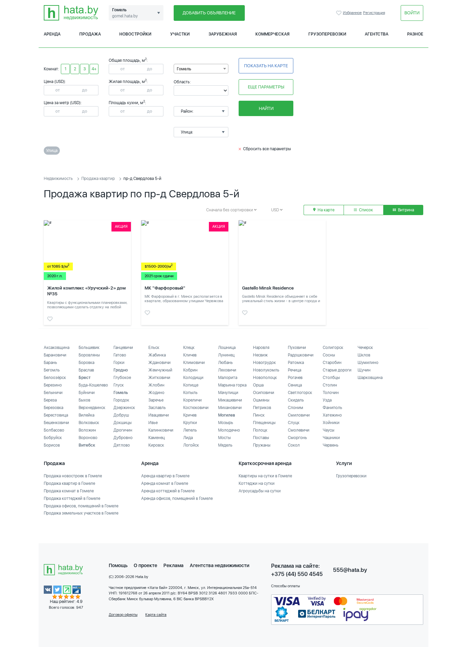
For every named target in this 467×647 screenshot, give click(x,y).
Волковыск (89, 422)
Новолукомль (266, 370)
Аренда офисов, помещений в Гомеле (177, 498)
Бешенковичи (56, 422)
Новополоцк (265, 377)
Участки (180, 34)
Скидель (296, 400)
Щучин (364, 370)
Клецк (189, 347)
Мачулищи (228, 392)
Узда (327, 400)
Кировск (156, 445)
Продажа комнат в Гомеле (69, 491)
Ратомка (296, 362)
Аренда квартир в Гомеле (165, 476)
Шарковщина (370, 377)
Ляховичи (227, 370)
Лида (188, 437)
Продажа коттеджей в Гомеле (72, 498)
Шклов (364, 355)
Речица (294, 370)
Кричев (190, 415)
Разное (415, 34)
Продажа (90, 34)
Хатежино (332, 415)
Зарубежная (223, 34)
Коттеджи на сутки (257, 483)
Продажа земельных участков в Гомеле (81, 513)
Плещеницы (264, 422)
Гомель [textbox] (184, 69)
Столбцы (331, 377)
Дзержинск (124, 407)
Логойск (191, 445)
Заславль (157, 407)
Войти (411, 12)
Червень (330, 445)
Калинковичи (160, 430)
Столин (330, 385)
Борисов (52, 445)
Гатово (120, 355)
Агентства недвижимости (219, 565)
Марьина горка (232, 385)
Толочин (331, 392)
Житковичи (159, 377)
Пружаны (261, 445)
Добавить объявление (209, 12)
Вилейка (86, 415)
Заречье (155, 400)
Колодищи (193, 377)
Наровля (261, 347)
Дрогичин (123, 430)
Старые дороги (337, 370)
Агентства (376, 34)
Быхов (84, 400)
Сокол (294, 445)
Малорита (227, 377)
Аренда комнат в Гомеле (164, 483)
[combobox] (201, 68)
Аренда (52, 34)
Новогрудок (264, 362)
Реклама (173, 565)
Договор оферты (123, 615)
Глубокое (122, 377)
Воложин (87, 430)
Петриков (262, 407)
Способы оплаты (285, 586)
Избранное (339, 13)
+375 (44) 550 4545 (297, 574)
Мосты (224, 437)
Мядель (225, 445)
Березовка (53, 407)
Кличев (190, 355)
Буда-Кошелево (93, 385)
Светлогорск (300, 392)
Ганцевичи (123, 347)
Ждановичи (159, 362)
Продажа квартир (98, 178)
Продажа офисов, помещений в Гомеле (81, 506)
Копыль (190, 392)
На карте (325, 210)
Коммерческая (272, 34)
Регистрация (374, 13)
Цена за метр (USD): (63, 102)
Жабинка (157, 355)
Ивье (153, 422)
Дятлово (122, 445)
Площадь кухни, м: (127, 102)
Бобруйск (53, 437)
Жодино (156, 392)
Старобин (332, 362)
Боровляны (89, 355)
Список (365, 210)
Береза (50, 400)
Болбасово (54, 430)
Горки (119, 362)
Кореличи (192, 400)
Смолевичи (298, 430)
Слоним (295, 407)
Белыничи (53, 392)
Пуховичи (297, 347)
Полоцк (260, 430)
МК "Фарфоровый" (165, 288)
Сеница (295, 385)
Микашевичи (230, 400)
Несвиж (260, 355)
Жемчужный (160, 370)
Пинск (259, 415)
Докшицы (123, 422)
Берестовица (56, 415)
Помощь (118, 565)
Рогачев (295, 377)
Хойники (331, 422)
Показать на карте (266, 65)
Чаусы (328, 430)
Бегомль (52, 370)
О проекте (145, 565)
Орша (258, 385)
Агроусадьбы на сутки (260, 491)
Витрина (405, 210)
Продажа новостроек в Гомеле (73, 476)
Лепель (190, 430)
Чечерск (365, 347)
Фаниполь (332, 407)
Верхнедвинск (92, 407)
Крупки (190, 422)
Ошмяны (261, 400)
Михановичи (230, 407)
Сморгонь (297, 437)
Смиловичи (299, 415)
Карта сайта (155, 615)
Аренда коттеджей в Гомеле (168, 491)
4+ (94, 69)
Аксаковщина (56, 347)
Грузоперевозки (327, 34)
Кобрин (190, 370)
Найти (266, 108)
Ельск (153, 347)
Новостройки (135, 34)
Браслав (86, 370)
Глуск (119, 385)
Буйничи (87, 392)
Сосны (329, 355)
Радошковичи (300, 355)
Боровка (86, 362)
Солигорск (333, 347)
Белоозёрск (55, 377)
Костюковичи (196, 407)
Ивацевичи (158, 415)
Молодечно (229, 430)
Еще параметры (266, 86)
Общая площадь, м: (128, 60)
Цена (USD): (55, 81)
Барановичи (55, 355)
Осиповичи (263, 392)
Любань (225, 362)
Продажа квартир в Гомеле (69, 483)
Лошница (227, 347)
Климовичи (194, 362)
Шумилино (368, 362)
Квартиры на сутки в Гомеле (265, 476)
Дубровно (123, 437)
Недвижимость (58, 178)
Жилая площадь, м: (128, 81)
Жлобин (156, 385)
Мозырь (225, 422)
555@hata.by (350, 570)
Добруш (121, 415)
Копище (190, 385)
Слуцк (293, 422)
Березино (53, 385)
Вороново (88, 437)
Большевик (89, 347)
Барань (50, 362)
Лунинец (226, 355)
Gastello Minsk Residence (268, 288)
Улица (51, 150)
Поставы (261, 437)
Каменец (156, 437)
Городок (121, 400)
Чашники (331, 437)
